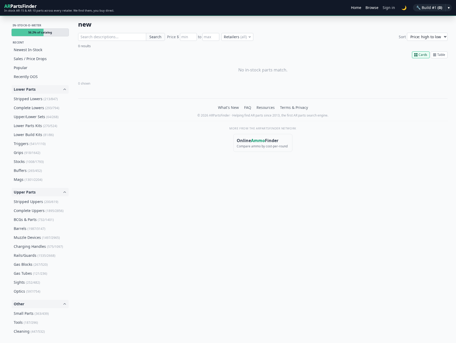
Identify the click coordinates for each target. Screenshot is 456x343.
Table (441, 54)
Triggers (30, 143)
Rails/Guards (34, 255)
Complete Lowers (36, 107)
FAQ (247, 107)
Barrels (29, 228)
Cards (423, 54)
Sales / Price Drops (30, 58)
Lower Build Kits (34, 134)
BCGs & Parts (34, 219)
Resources (265, 107)
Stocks (29, 161)
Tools (26, 322)
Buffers (28, 170)
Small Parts (31, 313)
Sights (27, 282)
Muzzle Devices (37, 237)
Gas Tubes (30, 273)
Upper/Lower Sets (36, 116)
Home (356, 7)
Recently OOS (26, 76)
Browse (371, 7)
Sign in (389, 7)
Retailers (235, 36)
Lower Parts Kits (35, 125)
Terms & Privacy (294, 107)
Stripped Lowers (36, 98)
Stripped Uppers (36, 201)
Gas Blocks (31, 264)
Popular (20, 67)
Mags (28, 179)
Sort (402, 36)
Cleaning (29, 331)
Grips (27, 152)
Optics (27, 291)
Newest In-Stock (28, 49)
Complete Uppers (39, 210)
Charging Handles (38, 246)
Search (155, 36)
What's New (228, 107)
